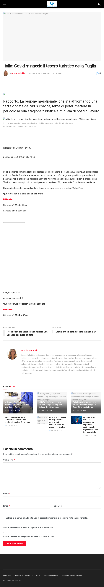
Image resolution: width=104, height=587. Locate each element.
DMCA (37, 576)
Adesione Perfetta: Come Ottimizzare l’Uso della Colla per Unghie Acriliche (17, 404)
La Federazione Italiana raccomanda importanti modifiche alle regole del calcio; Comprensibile (90, 424)
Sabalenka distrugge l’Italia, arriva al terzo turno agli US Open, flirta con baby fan (84, 404)
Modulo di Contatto (22, 576)
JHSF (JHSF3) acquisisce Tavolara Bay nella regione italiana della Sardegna (50, 404)
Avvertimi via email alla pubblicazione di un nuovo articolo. (29, 536)
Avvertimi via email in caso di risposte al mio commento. (28, 528)
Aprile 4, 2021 (34, 73)
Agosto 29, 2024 (46, 410)
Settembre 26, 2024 (13, 410)
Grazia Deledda (18, 73)
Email (6, 506)
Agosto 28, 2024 (56, 430)
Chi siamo (7, 576)
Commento (9, 460)
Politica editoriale (51, 576)
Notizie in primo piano (52, 73)
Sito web (58, 506)
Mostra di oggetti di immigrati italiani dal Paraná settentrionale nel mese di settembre (57, 422)
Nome (6, 493)
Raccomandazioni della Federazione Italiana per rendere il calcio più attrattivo (17, 419)
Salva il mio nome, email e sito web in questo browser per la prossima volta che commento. (47, 518)
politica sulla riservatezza (72, 576)
